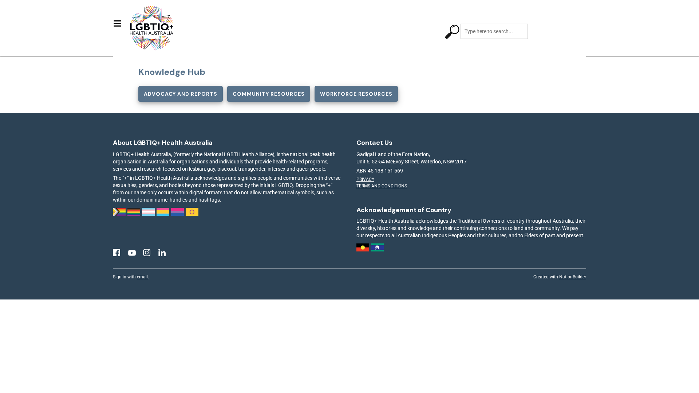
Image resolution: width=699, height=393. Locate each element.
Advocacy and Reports (180, 94)
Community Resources (269, 94)
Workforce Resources (356, 94)
